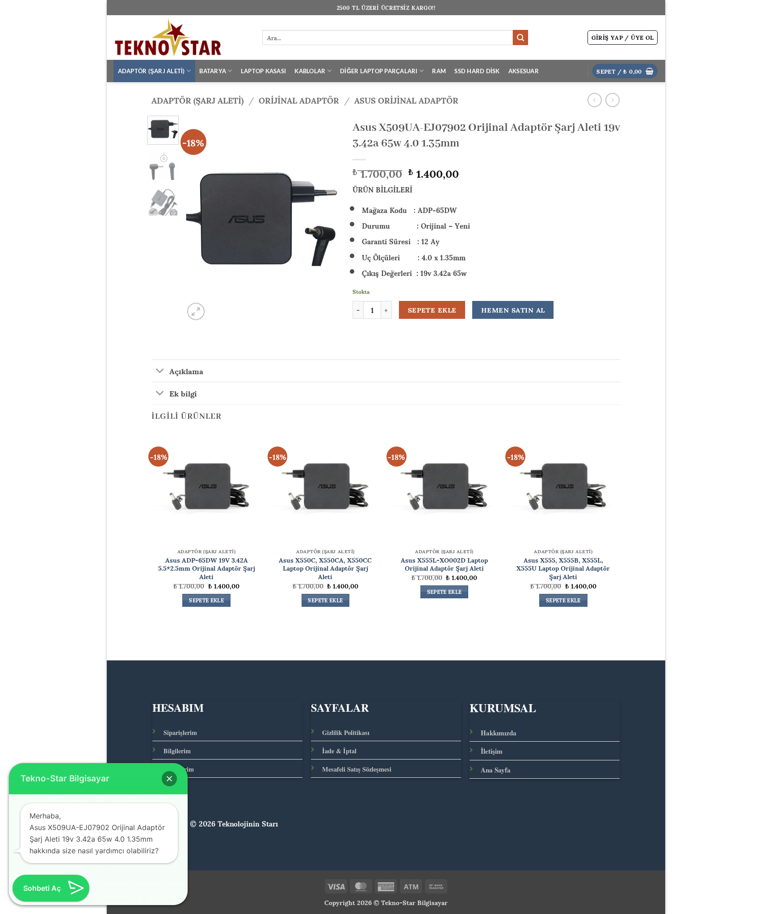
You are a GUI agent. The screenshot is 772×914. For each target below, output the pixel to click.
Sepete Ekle (432, 310)
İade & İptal (339, 750)
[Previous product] (612, 100)
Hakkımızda (498, 733)
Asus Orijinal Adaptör (406, 100)
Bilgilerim (177, 750)
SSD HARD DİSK (476, 71)
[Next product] (594, 100)
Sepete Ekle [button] (206, 600)
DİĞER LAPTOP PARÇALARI (379, 71)
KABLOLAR (309, 71)
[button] (622, 37)
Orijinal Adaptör (299, 100)
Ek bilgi (183, 393)
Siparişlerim (180, 732)
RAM (439, 71)
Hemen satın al (513, 310)
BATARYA (212, 71)
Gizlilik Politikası (345, 732)
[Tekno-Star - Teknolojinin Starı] (181, 37)
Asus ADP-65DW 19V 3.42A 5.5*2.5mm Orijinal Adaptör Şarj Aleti (206, 567)
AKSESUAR (523, 71)
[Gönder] (520, 37)
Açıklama (186, 370)
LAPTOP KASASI (263, 71)
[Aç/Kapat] (160, 371)
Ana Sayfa (496, 770)
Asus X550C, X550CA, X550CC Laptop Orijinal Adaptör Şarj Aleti (325, 567)
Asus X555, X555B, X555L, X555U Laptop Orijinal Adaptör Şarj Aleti (563, 567)
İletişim (492, 751)
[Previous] (198, 219)
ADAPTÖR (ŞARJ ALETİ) (151, 71)
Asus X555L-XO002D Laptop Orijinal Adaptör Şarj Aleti (444, 563)
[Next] (325, 219)
